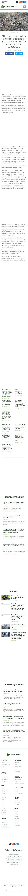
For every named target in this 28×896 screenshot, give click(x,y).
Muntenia (17, 821)
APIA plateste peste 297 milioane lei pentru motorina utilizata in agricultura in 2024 (7, 436)
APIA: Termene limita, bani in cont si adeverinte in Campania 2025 (7, 402)
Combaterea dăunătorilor (19, 783)
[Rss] (20, 2)
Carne (2, 801)
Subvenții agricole (4, 776)
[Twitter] (25, 2)
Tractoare (16, 789)
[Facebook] (22, 2)
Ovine (2, 805)
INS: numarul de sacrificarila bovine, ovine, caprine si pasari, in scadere (13, 503)
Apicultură (3, 810)
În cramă (3, 822)
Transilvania (17, 825)
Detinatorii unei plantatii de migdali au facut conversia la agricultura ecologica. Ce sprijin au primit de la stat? (18, 635)
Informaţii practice (5, 829)
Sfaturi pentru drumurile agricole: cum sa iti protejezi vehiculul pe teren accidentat (14, 731)
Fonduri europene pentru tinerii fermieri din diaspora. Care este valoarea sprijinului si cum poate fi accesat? (18, 607)
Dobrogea (16, 816)
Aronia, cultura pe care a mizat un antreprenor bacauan (18, 597)
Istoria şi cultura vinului (6, 828)
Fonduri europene (4, 777)
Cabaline (3, 808)
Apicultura (17, 762)
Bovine (2, 803)
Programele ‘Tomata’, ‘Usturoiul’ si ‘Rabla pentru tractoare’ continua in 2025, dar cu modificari (7, 447)
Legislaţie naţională (18, 800)
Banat (16, 811)
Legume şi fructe (4, 789)
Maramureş (17, 818)
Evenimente (3, 768)
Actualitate (9, 50)
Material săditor (18, 779)
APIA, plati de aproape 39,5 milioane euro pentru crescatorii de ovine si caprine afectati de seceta (20, 403)
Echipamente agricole (19, 793)
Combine (16, 791)
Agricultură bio (4, 791)
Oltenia (16, 823)
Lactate (2, 799)
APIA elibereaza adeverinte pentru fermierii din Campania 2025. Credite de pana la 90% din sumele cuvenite (6, 414)
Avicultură (3, 812)
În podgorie (3, 820)
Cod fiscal (17, 804)
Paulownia (17, 769)
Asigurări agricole (4, 781)
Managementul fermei (5, 764)
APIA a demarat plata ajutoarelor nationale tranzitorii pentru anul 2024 (20, 426)
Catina (16, 764)
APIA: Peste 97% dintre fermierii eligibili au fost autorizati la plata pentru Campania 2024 (19, 437)
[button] (24, 6)
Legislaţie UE (17, 802)
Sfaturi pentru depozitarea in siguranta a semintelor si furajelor (13, 690)
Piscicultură (3, 814)
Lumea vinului (4, 826)
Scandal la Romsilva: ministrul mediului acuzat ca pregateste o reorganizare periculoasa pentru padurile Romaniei (7, 393)
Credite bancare (4, 779)
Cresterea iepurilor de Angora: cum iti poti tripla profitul (18, 626)
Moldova (16, 820)
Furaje (2, 788)
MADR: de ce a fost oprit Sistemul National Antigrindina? (19, 391)
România (19, 50)
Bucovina (16, 812)
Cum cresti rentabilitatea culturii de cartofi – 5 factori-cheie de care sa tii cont (13, 545)
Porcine (2, 806)
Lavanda (16, 768)
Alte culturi (3, 793)
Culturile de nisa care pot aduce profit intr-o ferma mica (12, 704)
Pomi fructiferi (17, 771)
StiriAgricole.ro (13, 885)
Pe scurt (14, 50)
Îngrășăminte (17, 781)
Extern (2, 766)
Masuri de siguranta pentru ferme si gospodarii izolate (13, 516)
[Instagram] (17, 2)
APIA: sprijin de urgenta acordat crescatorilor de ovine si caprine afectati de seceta (6, 427)
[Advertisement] (14, 76)
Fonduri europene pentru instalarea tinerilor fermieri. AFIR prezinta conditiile (18, 617)
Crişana (16, 814)
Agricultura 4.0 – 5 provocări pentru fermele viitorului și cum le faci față (13, 717)
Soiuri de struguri (4, 824)
